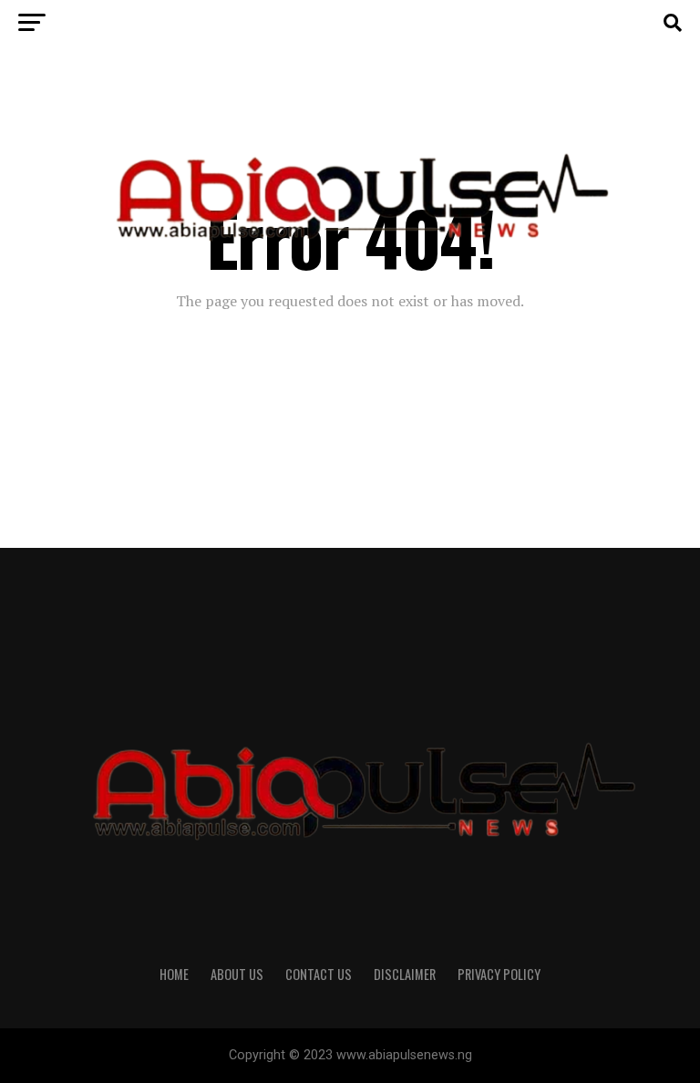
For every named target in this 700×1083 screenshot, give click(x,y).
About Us (237, 974)
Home (174, 974)
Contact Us (318, 974)
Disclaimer (405, 974)
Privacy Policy (499, 974)
